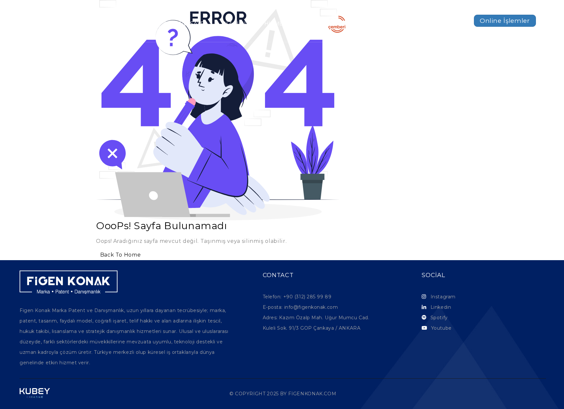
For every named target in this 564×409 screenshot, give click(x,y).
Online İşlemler (505, 20)
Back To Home (120, 255)
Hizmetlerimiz (287, 24)
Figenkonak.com (312, 394)
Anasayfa (193, 24)
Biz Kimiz (236, 24)
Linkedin (441, 307)
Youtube (441, 328)
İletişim (375, 24)
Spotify (439, 318)
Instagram (443, 297)
